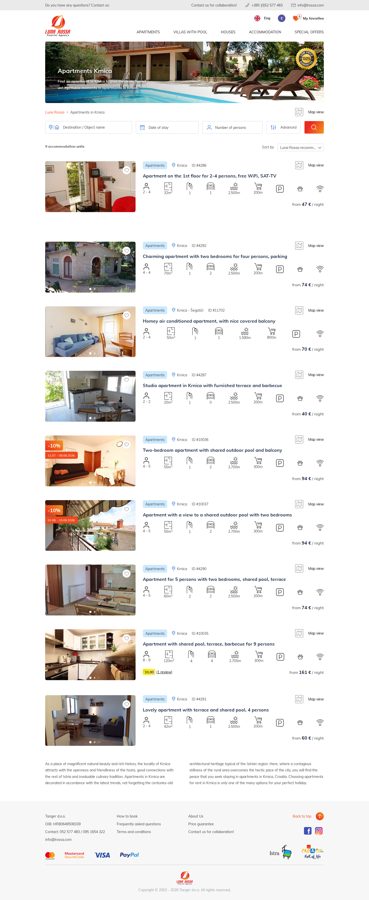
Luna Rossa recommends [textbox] (300, 147)
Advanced (288, 127)
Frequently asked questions (139, 824)
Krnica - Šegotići (190, 310)
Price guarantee (201, 824)
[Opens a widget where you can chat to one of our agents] (334, 871)
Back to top (302, 816)
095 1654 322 (94, 831)
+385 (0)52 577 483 (267, 5)
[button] (90, 224)
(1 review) (164, 672)
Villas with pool (190, 32)
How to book (127, 816)
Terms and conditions (134, 831)
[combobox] (232, 127)
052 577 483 (70, 831)
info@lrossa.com (310, 5)
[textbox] (232, 127)
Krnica (182, 165)
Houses (228, 32)
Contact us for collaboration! (214, 5)
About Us (195, 816)
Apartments (148, 32)
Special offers (309, 32)
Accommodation (265, 32)
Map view (316, 112)
